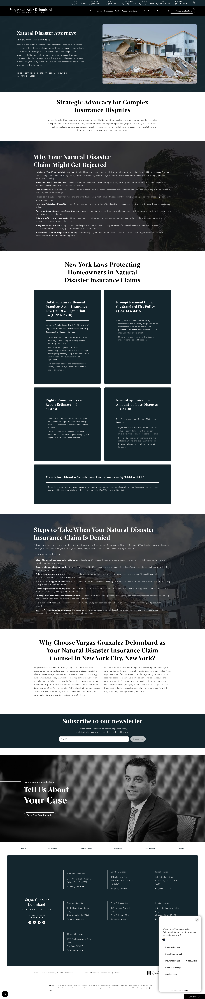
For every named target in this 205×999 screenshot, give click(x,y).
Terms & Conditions (92, 973)
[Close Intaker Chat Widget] (197, 920)
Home (91, 11)
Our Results (145, 11)
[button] (5, 994)
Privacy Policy (106, 973)
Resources (108, 11)
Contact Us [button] (194, 996)
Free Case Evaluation (182, 10)
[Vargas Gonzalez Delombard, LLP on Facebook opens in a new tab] (34, 922)
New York (30, 73)
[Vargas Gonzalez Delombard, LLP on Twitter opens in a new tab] (39, 922)
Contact (157, 11)
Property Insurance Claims (52, 73)
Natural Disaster (26, 76)
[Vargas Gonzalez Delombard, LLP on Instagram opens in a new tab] (29, 922)
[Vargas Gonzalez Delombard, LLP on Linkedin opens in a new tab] (43, 922)
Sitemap (117, 973)
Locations (133, 11)
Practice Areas (121, 11)
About (99, 11)
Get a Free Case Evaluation (40, 815)
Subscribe (138, 739)
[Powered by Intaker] (185, 990)
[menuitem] (29, 922)
